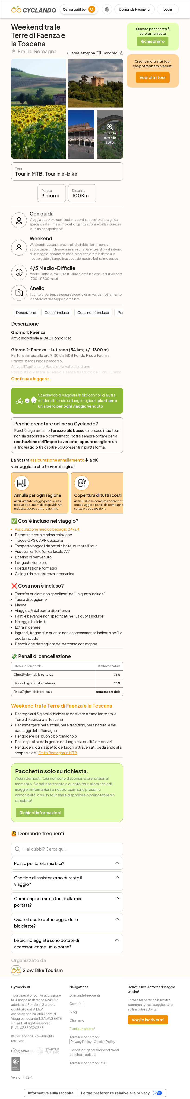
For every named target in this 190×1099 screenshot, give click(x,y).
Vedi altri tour (152, 77)
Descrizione (26, 312)
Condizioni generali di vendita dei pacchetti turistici (94, 1052)
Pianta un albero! (82, 1028)
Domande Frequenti (134, 9)
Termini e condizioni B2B (88, 1063)
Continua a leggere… (31, 378)
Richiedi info (153, 41)
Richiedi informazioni (40, 812)
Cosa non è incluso (93, 312)
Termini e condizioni (84, 1037)
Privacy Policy (81, 1041)
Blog (73, 1012)
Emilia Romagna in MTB (57, 752)
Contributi (78, 1003)
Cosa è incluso (56, 312)
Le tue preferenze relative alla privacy (115, 1093)
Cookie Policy (104, 1041)
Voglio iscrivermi (148, 1019)
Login (168, 9)
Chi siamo (77, 1020)
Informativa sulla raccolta (50, 1093)
